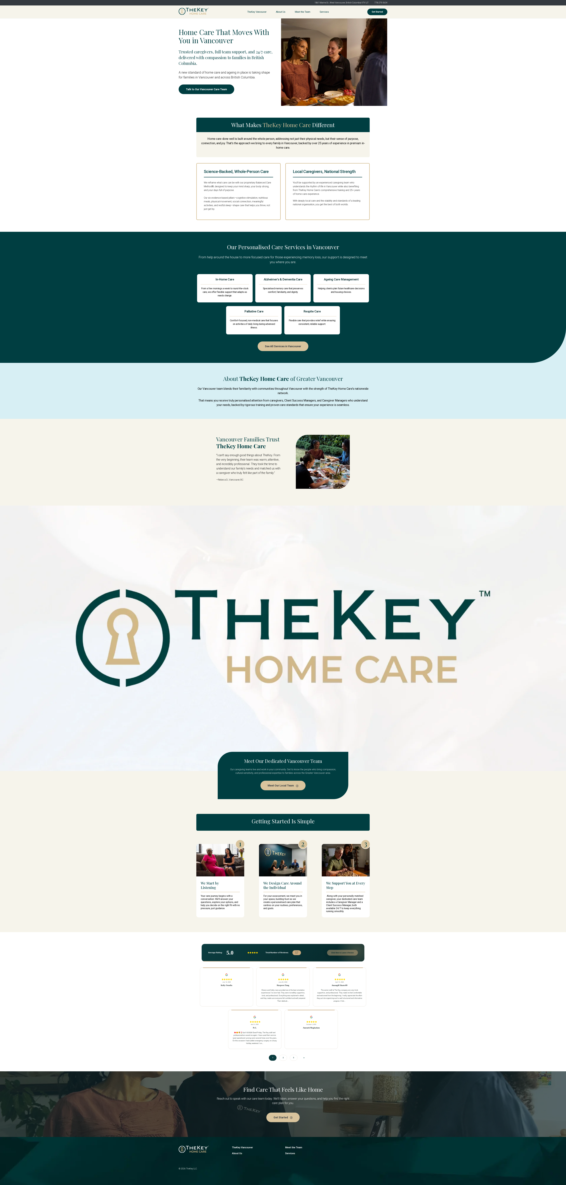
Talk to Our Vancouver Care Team (206, 89)
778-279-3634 (380, 2)
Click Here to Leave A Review (342, 952)
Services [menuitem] (324, 11)
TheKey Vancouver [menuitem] (256, 11)
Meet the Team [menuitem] (302, 11)
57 (296, 952)
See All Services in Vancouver (283, 346)
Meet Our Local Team (281, 785)
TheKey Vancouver (242, 1147)
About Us (237, 1153)
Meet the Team (293, 1147)
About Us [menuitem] (280, 11)
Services (290, 1153)
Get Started (377, 12)
